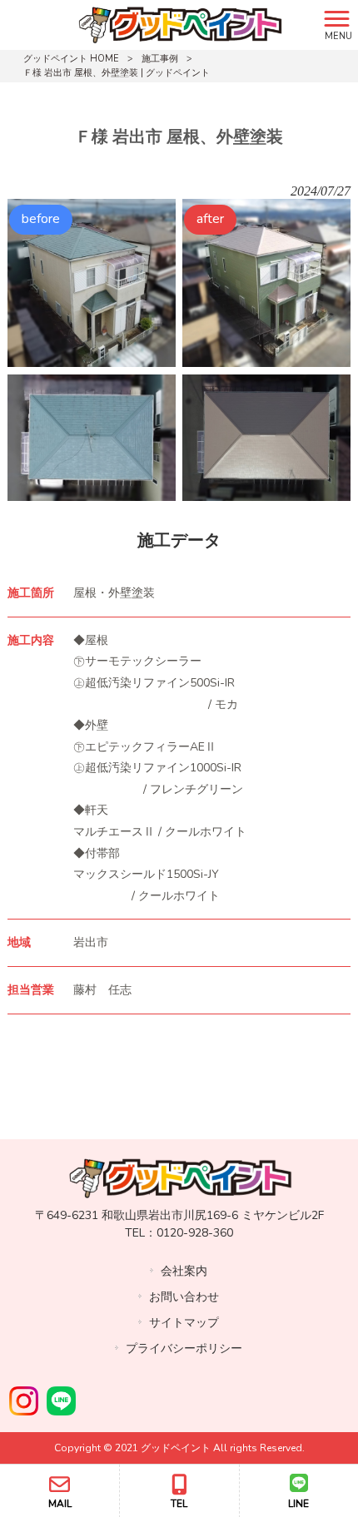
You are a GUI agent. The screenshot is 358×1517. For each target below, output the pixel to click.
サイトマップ (184, 1323)
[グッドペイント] (158, 24)
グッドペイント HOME (71, 58)
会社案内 (184, 1271)
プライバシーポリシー (184, 1348)
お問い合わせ (184, 1297)
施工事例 (160, 58)
